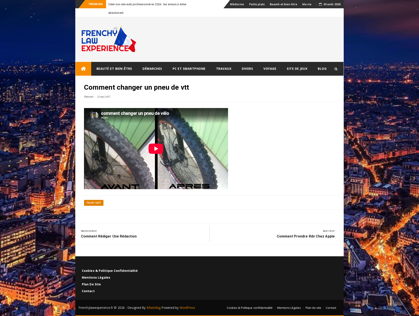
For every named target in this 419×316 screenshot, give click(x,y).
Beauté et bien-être (283, 4)
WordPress (187, 308)
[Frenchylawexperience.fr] (83, 69)
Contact (88, 291)
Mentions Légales (96, 277)
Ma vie (307, 4)
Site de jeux (297, 68)
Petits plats (257, 4)
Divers (247, 68)
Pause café (94, 202)
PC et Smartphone (189, 68)
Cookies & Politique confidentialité (110, 271)
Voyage (269, 68)
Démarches (152, 68)
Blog (322, 68)
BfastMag (154, 308)
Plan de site (91, 284)
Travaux (224, 68)
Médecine (237, 4)
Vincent (88, 96)
